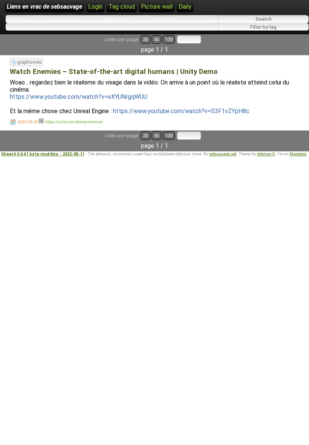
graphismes (29, 62)
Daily (185, 6)
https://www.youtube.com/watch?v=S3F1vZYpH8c (181, 111)
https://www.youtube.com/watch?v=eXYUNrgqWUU (78, 96)
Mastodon (298, 154)
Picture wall (157, 6)
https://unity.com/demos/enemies (74, 122)
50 (156, 39)
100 (169, 39)
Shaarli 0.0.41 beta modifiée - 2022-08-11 (42, 154)
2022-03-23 (27, 122)
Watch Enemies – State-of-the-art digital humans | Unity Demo (114, 72)
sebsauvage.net (222, 154)
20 (145, 39)
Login (95, 6)
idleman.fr (266, 154)
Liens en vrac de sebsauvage (44, 6)
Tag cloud (122, 6)
